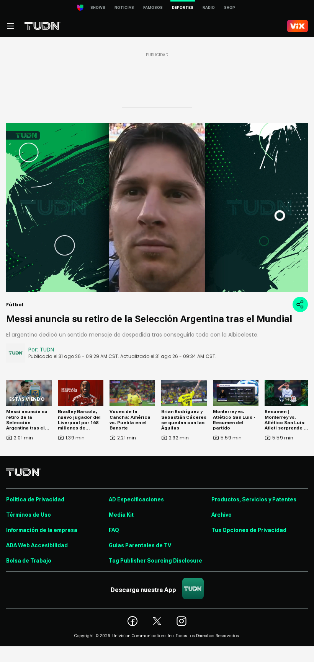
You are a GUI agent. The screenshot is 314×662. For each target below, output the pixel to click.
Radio (209, 7)
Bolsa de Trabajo (28, 561)
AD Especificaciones (136, 499)
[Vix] (297, 26)
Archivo (221, 515)
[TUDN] (43, 26)
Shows (97, 7)
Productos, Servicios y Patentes (253, 499)
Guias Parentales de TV (140, 545)
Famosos (153, 7)
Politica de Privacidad (35, 499)
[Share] (300, 304)
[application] (157, 207)
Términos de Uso (28, 515)
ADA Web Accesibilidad (37, 545)
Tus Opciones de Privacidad (248, 530)
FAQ (114, 530)
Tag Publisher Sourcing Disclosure (155, 561)
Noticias (124, 7)
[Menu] (10, 26)
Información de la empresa (41, 530)
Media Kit (121, 515)
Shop (229, 7)
